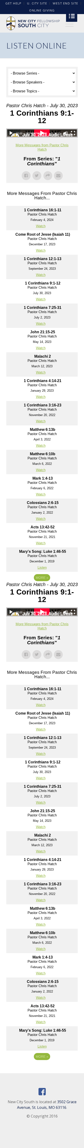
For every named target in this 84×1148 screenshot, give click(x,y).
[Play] (11, 133)
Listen (42, 567)
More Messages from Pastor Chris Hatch (42, 147)
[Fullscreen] (73, 133)
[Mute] (65, 133)
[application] (42, 132)
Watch (41, 226)
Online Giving (42, 10)
